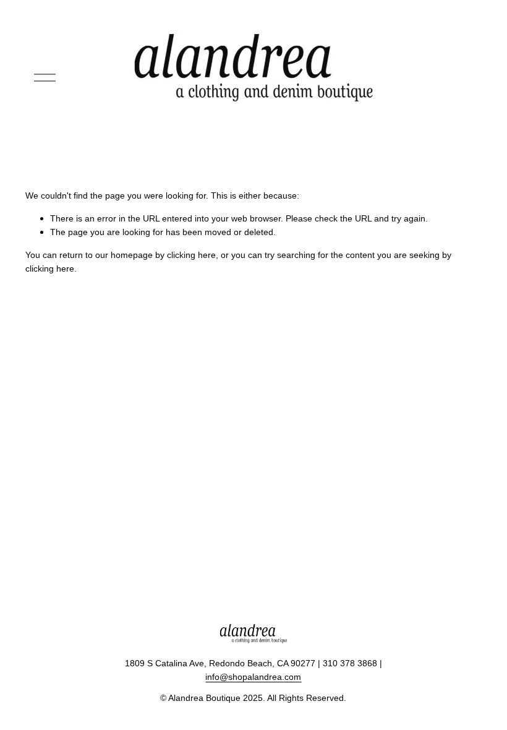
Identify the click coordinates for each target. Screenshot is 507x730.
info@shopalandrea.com (253, 676)
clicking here (191, 254)
